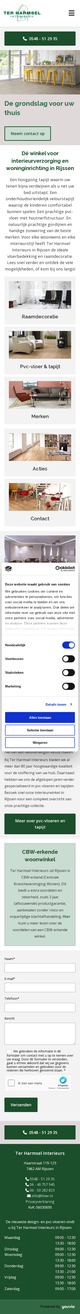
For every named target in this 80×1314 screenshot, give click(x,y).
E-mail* (9, 979)
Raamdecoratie (40, 316)
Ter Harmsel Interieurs (40, 1153)
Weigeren (40, 742)
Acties (40, 469)
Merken (40, 416)
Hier (66, 916)
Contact (40, 518)
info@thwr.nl (42, 1195)
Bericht (9, 1018)
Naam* (9, 959)
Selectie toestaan (40, 730)
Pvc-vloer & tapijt (40, 366)
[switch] (68, 658)
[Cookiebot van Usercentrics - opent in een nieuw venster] (56, 569)
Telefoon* (11, 999)
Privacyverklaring (40, 1201)
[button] (40, 38)
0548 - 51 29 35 (42, 1179)
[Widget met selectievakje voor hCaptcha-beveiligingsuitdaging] (38, 1083)
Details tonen (56, 704)
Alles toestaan (40, 717)
